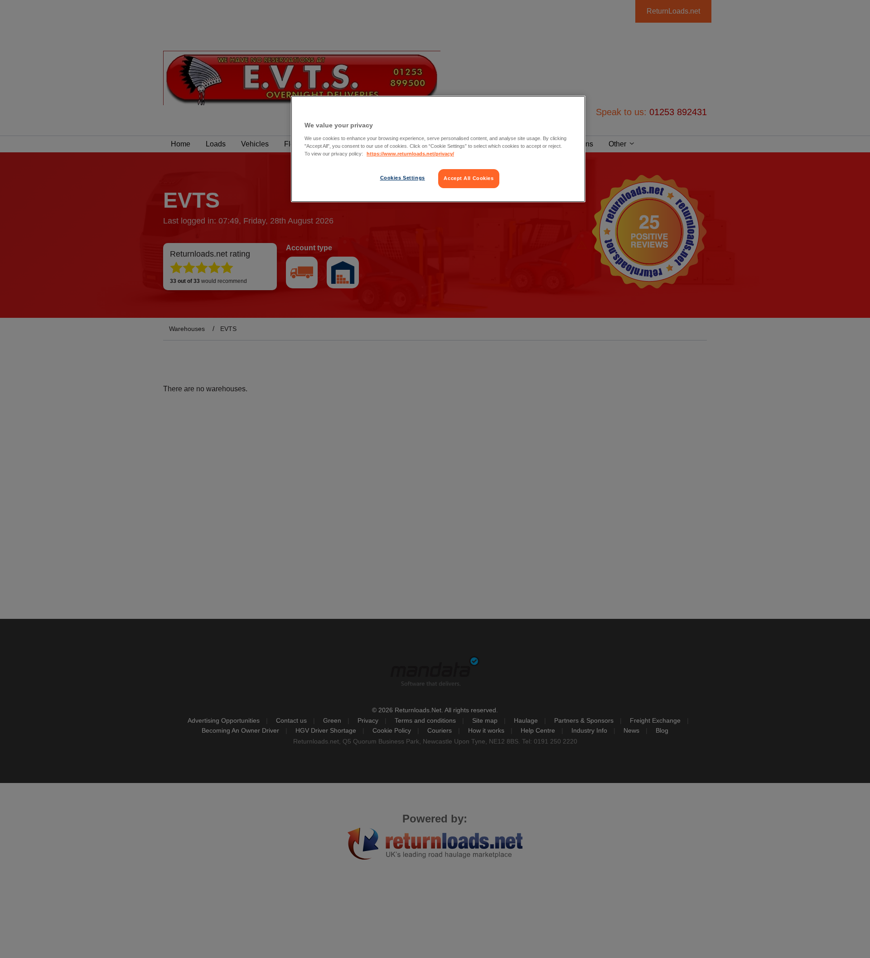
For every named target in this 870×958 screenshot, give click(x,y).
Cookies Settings (402, 177)
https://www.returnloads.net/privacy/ (410, 153)
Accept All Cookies (468, 178)
